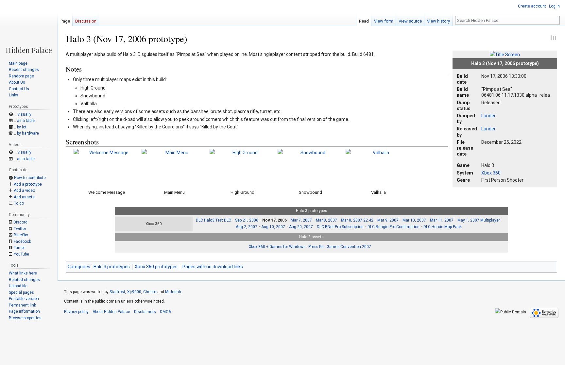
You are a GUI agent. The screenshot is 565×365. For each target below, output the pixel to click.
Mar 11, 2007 (442, 220)
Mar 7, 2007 (301, 220)
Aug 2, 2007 (246, 226)
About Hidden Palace (111, 311)
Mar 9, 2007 (388, 220)
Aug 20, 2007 (301, 226)
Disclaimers (145, 311)
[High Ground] (242, 167)
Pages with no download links (212, 266)
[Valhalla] (378, 167)
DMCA (165, 311)
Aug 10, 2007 (273, 226)
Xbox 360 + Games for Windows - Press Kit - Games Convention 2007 (310, 246)
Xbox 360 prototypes (156, 266)
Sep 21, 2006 (246, 220)
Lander (488, 115)
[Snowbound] (310, 167)
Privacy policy (76, 311)
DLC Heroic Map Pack (442, 226)
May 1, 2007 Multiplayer (478, 220)
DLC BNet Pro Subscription (340, 226)
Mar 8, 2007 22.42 (357, 220)
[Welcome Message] (106, 167)
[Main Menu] (174, 167)
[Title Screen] (505, 54)
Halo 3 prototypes (112, 266)
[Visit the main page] (29, 27)
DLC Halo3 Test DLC (213, 220)
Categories (79, 266)
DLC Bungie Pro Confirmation (393, 226)
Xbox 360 (491, 172)
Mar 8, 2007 (326, 220)
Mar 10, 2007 (414, 220)
